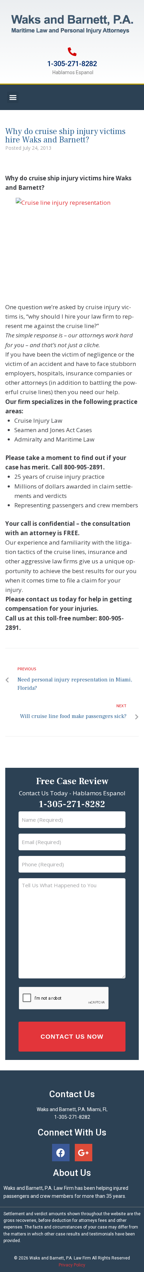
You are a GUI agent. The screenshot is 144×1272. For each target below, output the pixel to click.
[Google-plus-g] (83, 1152)
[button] (13, 97)
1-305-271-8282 (72, 64)
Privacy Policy (72, 1265)
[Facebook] (61, 1152)
